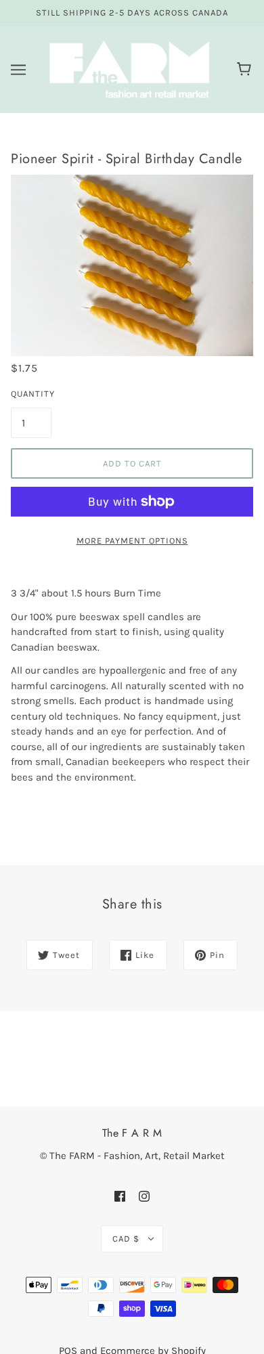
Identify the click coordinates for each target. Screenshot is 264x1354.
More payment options (132, 541)
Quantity (31, 394)
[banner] (129, 68)
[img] (120, 1196)
